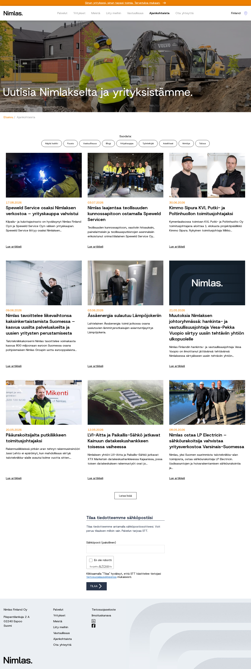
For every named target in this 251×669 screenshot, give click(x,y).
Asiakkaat (168, 143)
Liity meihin (113, 13)
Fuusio (70, 143)
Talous (202, 143)
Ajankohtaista (159, 13)
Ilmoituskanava (101, 615)
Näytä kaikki (51, 143)
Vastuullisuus (135, 13)
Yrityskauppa (126, 143)
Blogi (108, 143)
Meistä (95, 13)
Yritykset (79, 13)
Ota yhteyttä (184, 13)
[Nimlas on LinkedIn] (104, 621)
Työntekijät (148, 143)
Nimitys (186, 143)
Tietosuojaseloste (104, 609)
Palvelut (62, 13)
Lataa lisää (125, 495)
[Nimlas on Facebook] (104, 626)
